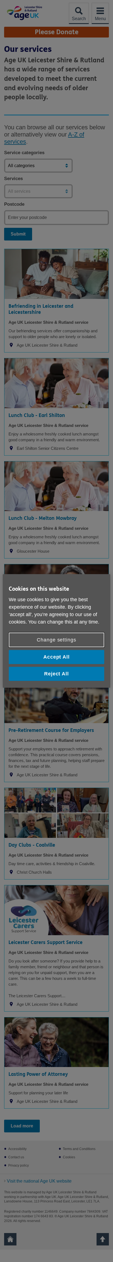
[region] (56, 631)
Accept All (56, 657)
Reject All (56, 674)
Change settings (56, 640)
